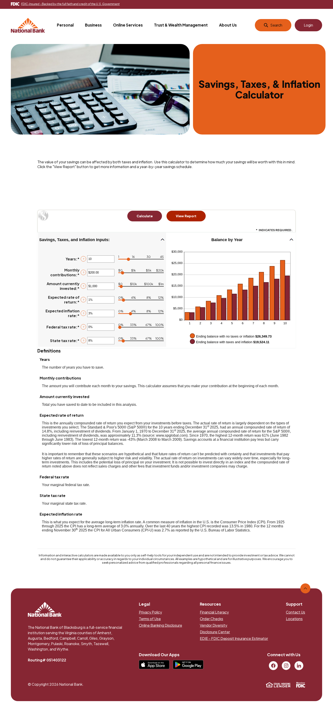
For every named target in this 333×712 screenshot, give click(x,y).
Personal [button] (65, 24)
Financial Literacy (214, 612)
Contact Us (295, 612)
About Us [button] (228, 24)
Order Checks (211, 618)
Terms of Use (150, 618)
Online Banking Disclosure (160, 625)
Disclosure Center (215, 631)
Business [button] (93, 24)
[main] (166, 306)
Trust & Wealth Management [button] (181, 24)
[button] (102, 240)
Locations (294, 618)
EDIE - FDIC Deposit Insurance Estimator (234, 638)
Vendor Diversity (213, 625)
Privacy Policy (150, 612)
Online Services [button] (128, 24)
